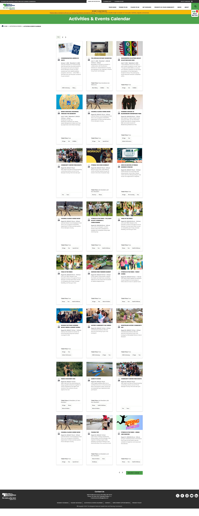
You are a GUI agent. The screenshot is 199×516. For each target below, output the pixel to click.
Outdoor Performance (126, 141)
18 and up (94, 194)
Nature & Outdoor (106, 301)
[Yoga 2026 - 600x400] (129, 208)
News (179, 7)
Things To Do (123, 7)
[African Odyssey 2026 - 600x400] (99, 48)
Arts (129, 87)
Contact (107, 502)
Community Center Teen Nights (71, 165)
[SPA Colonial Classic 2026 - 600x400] (99, 102)
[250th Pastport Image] (69, 48)
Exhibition (102, 87)
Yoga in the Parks (127, 218)
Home (6, 26)
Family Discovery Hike (68, 378)
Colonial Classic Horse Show (100, 111)
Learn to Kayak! (96, 378)
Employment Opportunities (121, 502)
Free (108, 87)
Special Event (106, 141)
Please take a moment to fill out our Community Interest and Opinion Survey (72, 13)
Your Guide (112, 7)
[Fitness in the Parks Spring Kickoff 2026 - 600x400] (129, 422)
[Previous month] (119, 472)
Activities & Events (15, 26)
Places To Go (135, 7)
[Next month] (122, 472)
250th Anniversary (66, 87)
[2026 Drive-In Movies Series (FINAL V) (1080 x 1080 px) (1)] (129, 155)
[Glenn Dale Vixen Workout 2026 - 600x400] (99, 155)
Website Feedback (62, 502)
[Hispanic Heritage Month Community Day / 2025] (69, 369)
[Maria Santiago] (69, 102)
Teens (68, 194)
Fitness (100, 194)
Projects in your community (164, 7)
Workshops (94, 461)
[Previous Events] (63, 37)
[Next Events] (66, 37)
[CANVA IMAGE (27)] (69, 315)
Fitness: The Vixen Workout (100, 165)
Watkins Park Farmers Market (101, 272)
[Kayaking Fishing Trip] (99, 369)
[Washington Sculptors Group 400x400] (129, 48)
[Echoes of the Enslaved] (99, 315)
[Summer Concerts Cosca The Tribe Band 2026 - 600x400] (129, 102)
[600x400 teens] (69, 155)
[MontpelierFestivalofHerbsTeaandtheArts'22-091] (129, 315)
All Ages (124, 87)
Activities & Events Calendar (93, 502)
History (73, 87)
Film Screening (131, 194)
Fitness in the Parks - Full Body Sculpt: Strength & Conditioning (101, 220)
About (187, 7)
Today (58, 37)
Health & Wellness (106, 248)
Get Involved (147, 7)
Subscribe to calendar (133, 473)
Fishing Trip (95, 432)
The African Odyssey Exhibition (101, 58)
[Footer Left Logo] (9, 496)
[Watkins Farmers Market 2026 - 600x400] (99, 262)
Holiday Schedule (76, 502)
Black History (95, 87)
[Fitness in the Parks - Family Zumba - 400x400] (129, 262)
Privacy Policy (137, 502)
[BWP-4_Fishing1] (99, 422)
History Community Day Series (101, 325)
